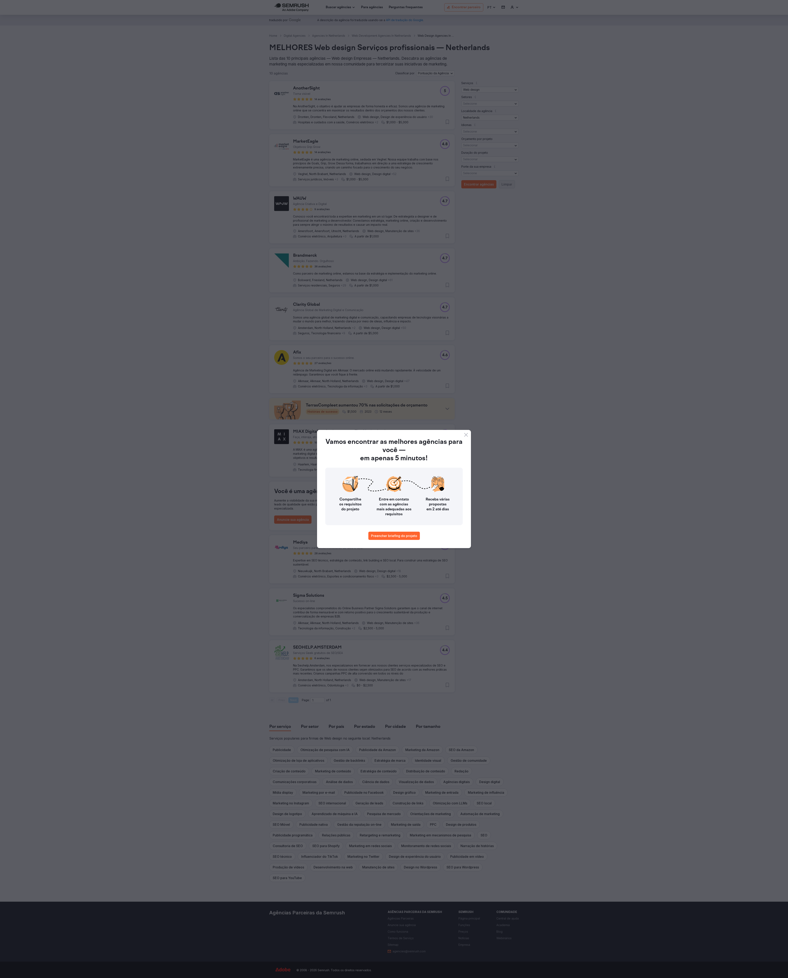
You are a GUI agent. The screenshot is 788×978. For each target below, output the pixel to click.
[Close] (466, 435)
